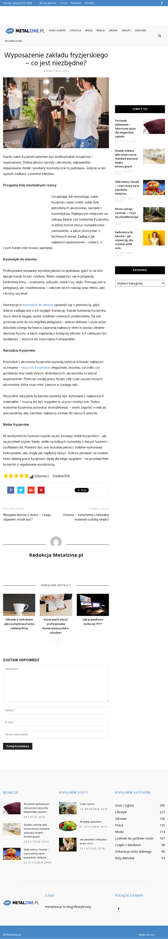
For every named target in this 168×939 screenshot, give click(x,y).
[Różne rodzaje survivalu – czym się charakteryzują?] (154, 214)
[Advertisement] (84, 15)
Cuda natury (87, 804)
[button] (159, 36)
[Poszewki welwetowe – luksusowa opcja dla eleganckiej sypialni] (154, 126)
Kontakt (89, 3)
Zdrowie (140, 30)
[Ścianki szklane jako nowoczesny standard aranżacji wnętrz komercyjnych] (154, 156)
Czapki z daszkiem (128, 845)
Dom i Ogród (57, 30)
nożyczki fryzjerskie (35, 367)
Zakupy (126, 30)
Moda (89, 30)
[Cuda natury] (68, 808)
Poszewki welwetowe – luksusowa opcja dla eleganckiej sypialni (125, 128)
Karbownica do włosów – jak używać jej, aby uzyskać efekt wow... (124, 240)
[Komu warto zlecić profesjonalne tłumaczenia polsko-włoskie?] (56, 605)
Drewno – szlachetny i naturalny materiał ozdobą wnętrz (86, 517)
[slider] (16, 475)
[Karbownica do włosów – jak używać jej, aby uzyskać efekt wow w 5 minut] (154, 237)
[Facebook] (161, 3)
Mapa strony (146, 935)
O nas (63, 3)
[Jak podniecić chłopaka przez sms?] (68, 845)
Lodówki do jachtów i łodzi (134, 838)
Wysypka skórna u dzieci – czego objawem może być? (27, 517)
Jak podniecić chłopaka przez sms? (93, 842)
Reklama (76, 3)
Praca (101, 30)
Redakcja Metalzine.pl (56, 554)
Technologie (13, 41)
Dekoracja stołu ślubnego (133, 851)
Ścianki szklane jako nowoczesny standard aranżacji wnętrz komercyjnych (126, 158)
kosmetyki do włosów (38, 305)
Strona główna (47, 3)
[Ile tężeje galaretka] (68, 826)
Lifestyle (75, 30)
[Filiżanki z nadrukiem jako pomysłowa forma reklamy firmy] (19, 605)
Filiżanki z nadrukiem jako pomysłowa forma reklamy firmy (19, 624)
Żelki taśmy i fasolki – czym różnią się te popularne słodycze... (36, 854)
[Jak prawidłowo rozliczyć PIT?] (93, 605)
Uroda (113, 30)
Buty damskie (124, 858)
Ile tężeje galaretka (91, 822)
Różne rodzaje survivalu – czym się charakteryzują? (126, 213)
